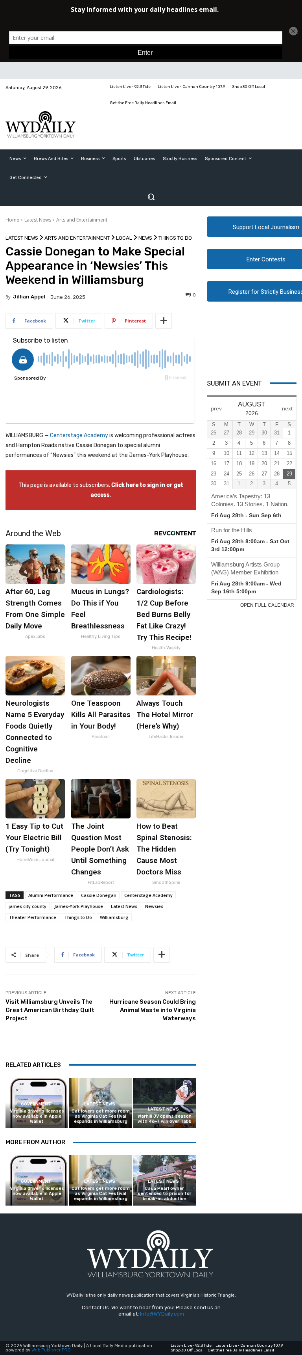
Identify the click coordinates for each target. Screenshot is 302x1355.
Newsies (154, 906)
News (145, 237)
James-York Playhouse (78, 906)
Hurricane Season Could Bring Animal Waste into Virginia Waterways (152, 1010)
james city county (27, 906)
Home (12, 219)
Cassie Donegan (98, 895)
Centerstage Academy (79, 435)
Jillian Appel (29, 296)
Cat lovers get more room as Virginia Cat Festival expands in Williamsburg (101, 1116)
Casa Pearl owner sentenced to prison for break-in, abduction (165, 1193)
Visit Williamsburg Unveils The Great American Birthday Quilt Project (50, 1010)
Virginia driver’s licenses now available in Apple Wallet (37, 1116)
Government (36, 1104)
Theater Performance (32, 917)
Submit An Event (234, 383)
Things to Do (175, 237)
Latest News (37, 219)
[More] (163, 321)
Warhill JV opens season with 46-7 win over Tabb (165, 1119)
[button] (151, 196)
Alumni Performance (50, 895)
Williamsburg (114, 917)
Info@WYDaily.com (162, 1314)
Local (124, 237)
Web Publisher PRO (51, 1350)
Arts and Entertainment (81, 219)
